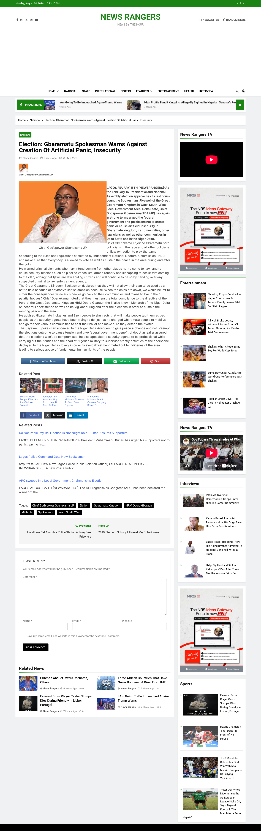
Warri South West (69, 512)
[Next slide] (243, 3)
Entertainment (168, 91)
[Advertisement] (130, 53)
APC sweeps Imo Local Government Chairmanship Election (61, 480)
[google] (31, 20)
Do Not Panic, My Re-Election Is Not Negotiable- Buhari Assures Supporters (73, 433)
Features (142, 91)
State (86, 91)
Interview (206, 91)
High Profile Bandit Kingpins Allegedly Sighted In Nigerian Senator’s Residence (152, 102)
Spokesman (45, 512)
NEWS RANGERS (130, 17)
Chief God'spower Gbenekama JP (53, 505)
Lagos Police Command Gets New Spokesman (52, 456)
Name (27, 621)
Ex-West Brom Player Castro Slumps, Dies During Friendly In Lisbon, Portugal (66, 701)
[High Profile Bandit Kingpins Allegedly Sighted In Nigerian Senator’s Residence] (92, 107)
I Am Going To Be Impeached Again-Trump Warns (48, 102)
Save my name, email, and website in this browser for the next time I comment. (73, 636)
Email (76, 621)
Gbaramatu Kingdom (107, 505)
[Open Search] (237, 91)
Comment (30, 577)
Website (127, 621)
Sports (126, 91)
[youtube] (36, 20)
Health (189, 91)
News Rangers (30, 158)
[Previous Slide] (237, 3)
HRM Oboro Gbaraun (139, 505)
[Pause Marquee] (240, 105)
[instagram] (21, 20)
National (70, 91)
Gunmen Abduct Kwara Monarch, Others (204, 3)
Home (51, 91)
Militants (26, 512)
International (105, 91)
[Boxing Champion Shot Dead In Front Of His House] (215, 107)
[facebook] (17, 20)
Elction (84, 505)
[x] (26, 20)
